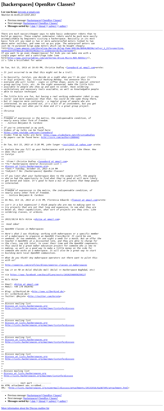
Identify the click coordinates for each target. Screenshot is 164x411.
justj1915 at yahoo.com (77, 144)
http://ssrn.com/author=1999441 (60, 137)
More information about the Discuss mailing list (25, 408)
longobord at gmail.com (81, 67)
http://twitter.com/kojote (44, 296)
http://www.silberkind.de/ (48, 291)
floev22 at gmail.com (84, 200)
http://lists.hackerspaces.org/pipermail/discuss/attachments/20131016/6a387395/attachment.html (68, 388)
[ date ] (33, 26)
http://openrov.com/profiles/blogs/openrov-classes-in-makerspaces (46, 265)
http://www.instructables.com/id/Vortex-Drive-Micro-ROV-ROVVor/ (47, 58)
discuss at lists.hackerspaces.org (26, 166)
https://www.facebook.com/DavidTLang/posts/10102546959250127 (48, 274)
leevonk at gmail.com (29, 12)
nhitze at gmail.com (47, 219)
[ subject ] (52, 26)
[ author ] (62, 26)
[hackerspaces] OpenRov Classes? (44, 20)
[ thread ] (42, 26)
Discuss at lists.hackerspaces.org (26, 306)
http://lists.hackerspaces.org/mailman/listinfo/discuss (39, 308)
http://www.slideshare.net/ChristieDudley (69, 135)
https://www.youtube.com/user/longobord (28, 132)
